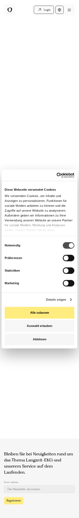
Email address (11, 482)
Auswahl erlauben (39, 326)
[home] (10, 10)
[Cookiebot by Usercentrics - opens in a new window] (56, 175)
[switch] (68, 258)
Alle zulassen (39, 312)
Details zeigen (56, 299)
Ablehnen (39, 339)
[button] (60, 10)
